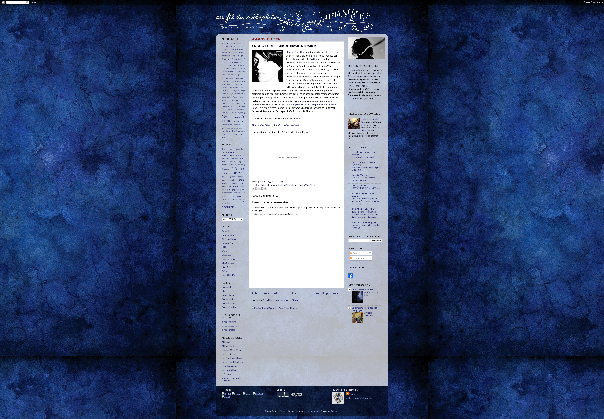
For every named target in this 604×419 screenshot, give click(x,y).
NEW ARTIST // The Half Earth (366, 188)
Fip (223, 291)
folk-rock (265, 185)
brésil (242, 158)
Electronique (228, 263)
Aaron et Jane (233, 46)
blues (232, 159)
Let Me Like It (359, 185)
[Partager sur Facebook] (262, 188)
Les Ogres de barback (232, 362)
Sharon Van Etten (295, 52)
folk (234, 168)
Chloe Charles (227, 65)
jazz (243, 183)
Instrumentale (228, 259)
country (233, 162)
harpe (224, 180)
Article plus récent (264, 293)
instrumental (235, 183)
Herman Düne (239, 94)
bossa (237, 159)
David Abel (232, 72)
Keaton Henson (239, 97)
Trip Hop (227, 149)
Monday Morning (237, 113)
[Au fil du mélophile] (350, 277)
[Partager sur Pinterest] (265, 188)
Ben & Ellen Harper (237, 62)
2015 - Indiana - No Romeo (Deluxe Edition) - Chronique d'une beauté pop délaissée (365, 215)
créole (230, 165)
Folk (224, 247)
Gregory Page (238, 91)
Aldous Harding (233, 50)
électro (237, 208)
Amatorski (226, 56)
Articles (356, 253)
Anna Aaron (232, 59)
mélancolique (290, 185)
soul (223, 196)
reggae (229, 193)
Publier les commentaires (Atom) (282, 300)
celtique (225, 162)
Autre (224, 271)
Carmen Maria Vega (231, 350)
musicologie (226, 186)
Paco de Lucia (232, 128)
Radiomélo (227, 287)
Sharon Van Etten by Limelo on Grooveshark (275, 125)
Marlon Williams (233, 110)
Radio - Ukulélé (229, 307)
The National (312, 59)
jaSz (223, 137)
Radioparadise (228, 299)
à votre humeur (229, 321)
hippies (232, 180)
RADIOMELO (228, 275)
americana (227, 155)
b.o (243, 155)
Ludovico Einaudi (229, 107)
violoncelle (226, 199)
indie (280, 185)
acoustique (228, 151)
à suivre (237, 199)
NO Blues (236, 121)
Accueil (297, 293)
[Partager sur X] (259, 188)
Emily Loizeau (228, 354)
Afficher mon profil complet (359, 398)
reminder (236, 193)
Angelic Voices (359, 175)
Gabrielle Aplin (237, 88)
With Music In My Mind (363, 209)
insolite (225, 183)
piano (224, 190)
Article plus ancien (328, 293)
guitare (241, 176)
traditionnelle (239, 196)
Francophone (228, 235)
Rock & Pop (227, 243)
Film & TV (226, 267)
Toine (265, 181)
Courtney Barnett (229, 69)
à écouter (233, 204)
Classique (226, 255)
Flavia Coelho (235, 81)
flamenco (225, 169)
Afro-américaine (230, 239)
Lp (244, 103)
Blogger (335, 411)
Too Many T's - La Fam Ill (363, 157)
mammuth (315, 411)
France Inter (228, 295)
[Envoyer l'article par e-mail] (281, 181)
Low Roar (235, 103)
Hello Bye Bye (227, 94)
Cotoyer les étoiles (370, 119)
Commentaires (359, 258)
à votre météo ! (229, 330)
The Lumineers (238, 131)
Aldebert (226, 342)
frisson (274, 185)
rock (243, 193)
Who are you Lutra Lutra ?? (233, 134)
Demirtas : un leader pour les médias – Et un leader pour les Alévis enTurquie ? (365, 201)
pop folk (235, 190)
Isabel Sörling (227, 97)
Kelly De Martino (230, 100)
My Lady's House (230, 370)
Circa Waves (239, 65)
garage (224, 177)
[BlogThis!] (256, 188)
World (224, 251)
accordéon (240, 149)
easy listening (239, 165)
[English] (226, 394)
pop (229, 189)
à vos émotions (229, 326)
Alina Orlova (239, 53)
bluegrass (225, 159)
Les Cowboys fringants (233, 358)
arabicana (237, 155)
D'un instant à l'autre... (363, 289)
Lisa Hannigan (229, 366)
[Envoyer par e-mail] (253, 188)
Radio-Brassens (229, 303)
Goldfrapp (226, 91)
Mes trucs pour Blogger (364, 222)
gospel (232, 177)
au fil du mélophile (247, 17)
